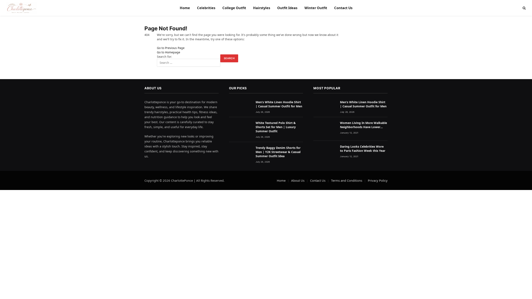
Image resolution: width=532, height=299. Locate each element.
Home (185, 7)
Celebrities (206, 7)
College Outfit (234, 7)
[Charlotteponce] (21, 8)
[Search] (524, 8)
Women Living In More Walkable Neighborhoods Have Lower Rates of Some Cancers (363, 125)
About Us (297, 180)
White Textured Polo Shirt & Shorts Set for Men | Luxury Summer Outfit (276, 127)
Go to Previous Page (171, 48)
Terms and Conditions (346, 180)
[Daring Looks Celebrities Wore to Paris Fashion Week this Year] (324, 152)
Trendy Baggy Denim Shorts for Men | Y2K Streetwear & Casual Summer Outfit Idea (278, 152)
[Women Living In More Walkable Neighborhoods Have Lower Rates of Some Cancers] (324, 129)
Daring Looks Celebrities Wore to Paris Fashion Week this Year (362, 149)
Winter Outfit (315, 7)
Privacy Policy (378, 180)
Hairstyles (261, 7)
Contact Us (343, 7)
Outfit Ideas (287, 7)
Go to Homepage (168, 52)
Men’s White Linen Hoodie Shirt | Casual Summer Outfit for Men (279, 104)
